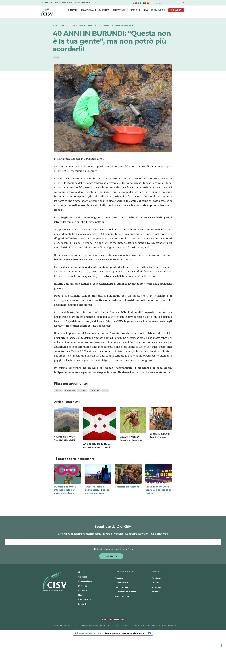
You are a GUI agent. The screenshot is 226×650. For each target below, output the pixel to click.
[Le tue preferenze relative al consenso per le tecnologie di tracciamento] (221, 645)
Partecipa (104, 10)
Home (81, 572)
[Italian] (141, 3)
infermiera (82, 390)
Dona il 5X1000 (122, 582)
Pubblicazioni (158, 10)
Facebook (156, 578)
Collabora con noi (63, 3)
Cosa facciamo (88, 10)
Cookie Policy (119, 619)
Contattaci (118, 10)
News (145, 10)
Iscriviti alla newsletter (86, 3)
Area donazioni (122, 596)
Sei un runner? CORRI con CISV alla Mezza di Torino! (158, 490)
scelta (105, 390)
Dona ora (176, 10)
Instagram (156, 587)
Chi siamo (72, 10)
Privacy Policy (107, 619)
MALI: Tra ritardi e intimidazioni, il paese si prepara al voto (96, 490)
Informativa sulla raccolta (88, 633)
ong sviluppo (94, 390)
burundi (58, 390)
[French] (137, 3)
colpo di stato (70, 390)
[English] (134, 3)
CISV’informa (46, 3)
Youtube (156, 591)
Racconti (135, 10)
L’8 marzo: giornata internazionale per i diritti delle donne (65, 490)
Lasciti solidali (121, 587)
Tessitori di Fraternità (127, 487)
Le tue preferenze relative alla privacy (124, 633)
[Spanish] (148, 3)
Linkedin (156, 582)
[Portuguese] (144, 3)
